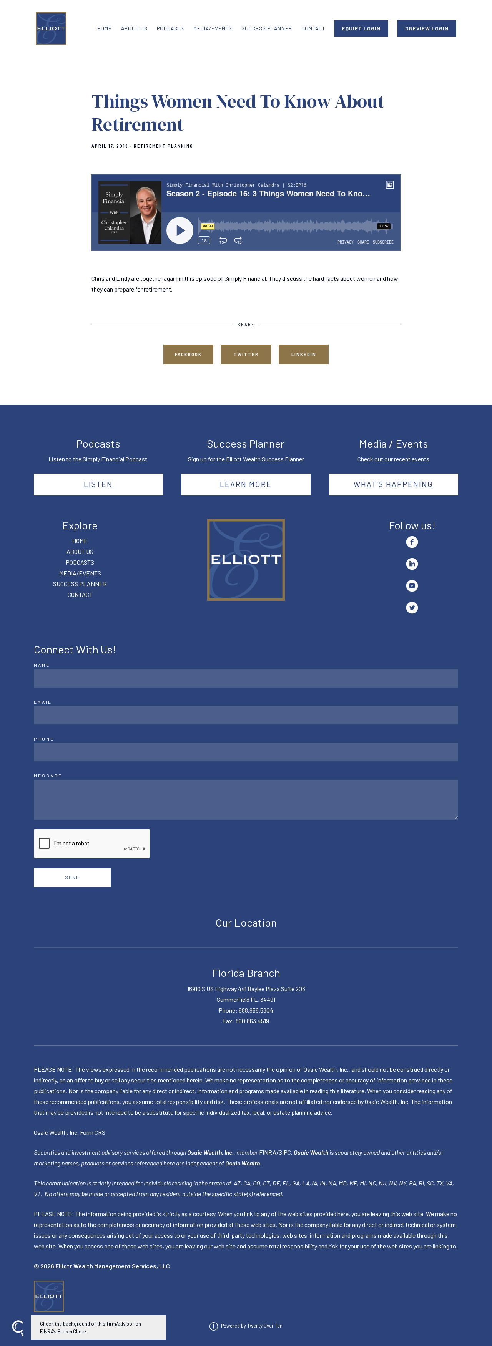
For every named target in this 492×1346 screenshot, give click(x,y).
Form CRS (92, 1132)
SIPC (285, 1152)
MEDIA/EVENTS (212, 28)
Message (48, 775)
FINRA (267, 1152)
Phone (44, 738)
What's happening (393, 484)
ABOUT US (134, 28)
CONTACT (313, 28)
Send (72, 877)
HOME (104, 28)
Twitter (246, 354)
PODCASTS (170, 28)
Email (43, 701)
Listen (98, 484)
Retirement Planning (163, 146)
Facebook (188, 354)
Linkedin (303, 354)
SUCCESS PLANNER (266, 28)
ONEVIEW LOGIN (427, 28)
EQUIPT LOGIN (361, 28)
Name (42, 665)
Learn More (246, 484)
